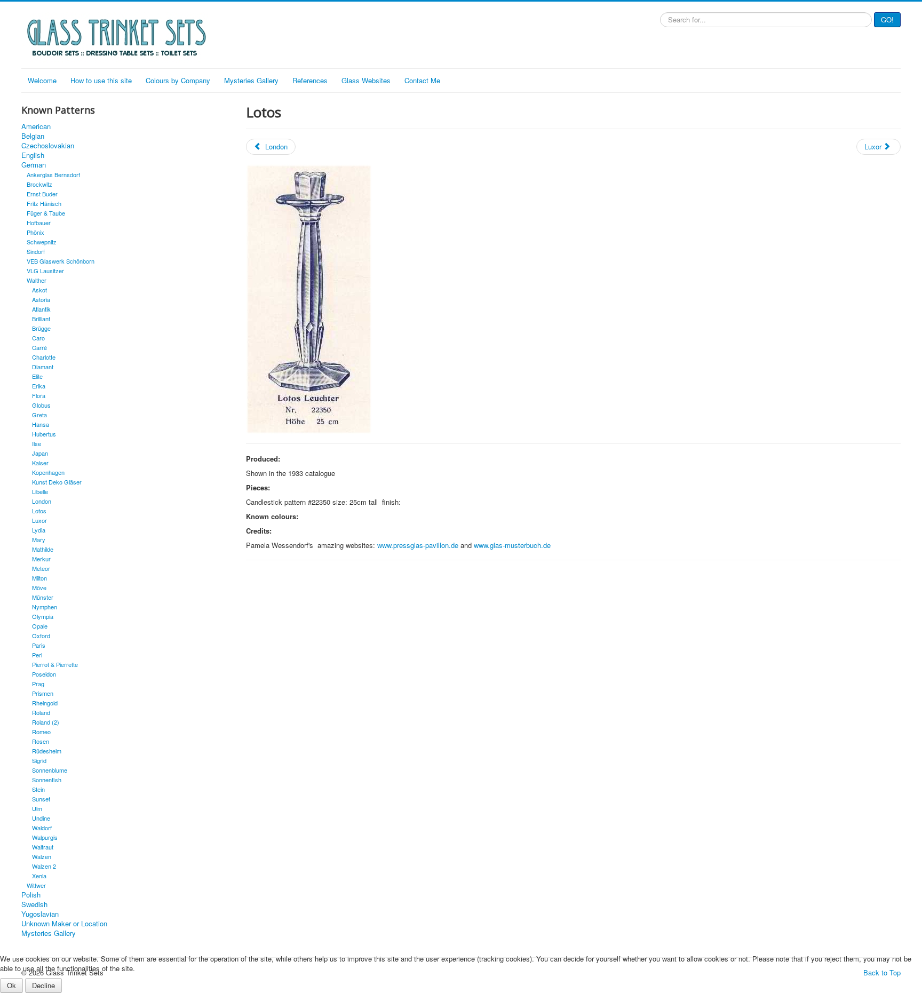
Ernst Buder (42, 193)
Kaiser (40, 462)
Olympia (42, 616)
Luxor (39, 520)
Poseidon (44, 674)
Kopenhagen (48, 472)
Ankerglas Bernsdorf (53, 174)
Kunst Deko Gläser (57, 482)
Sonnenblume (49, 770)
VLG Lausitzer (45, 270)
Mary (38, 539)
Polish (31, 895)
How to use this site (101, 80)
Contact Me (422, 80)
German (33, 165)
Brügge (41, 328)
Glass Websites (366, 80)
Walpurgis (45, 837)
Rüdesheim (46, 750)
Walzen (41, 856)
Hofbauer (39, 222)
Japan (40, 453)
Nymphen (44, 606)
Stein (38, 789)
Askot (39, 289)
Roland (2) (45, 722)
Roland (41, 712)
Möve (39, 587)
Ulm (37, 808)
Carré (39, 347)
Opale (39, 626)
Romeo (41, 731)
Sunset (41, 799)
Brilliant (41, 318)
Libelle (40, 491)
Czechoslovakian (47, 145)
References (310, 80)
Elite (37, 376)
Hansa (40, 424)
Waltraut (42, 847)
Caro (38, 337)
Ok (11, 985)
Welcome (42, 80)
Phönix (35, 232)
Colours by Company (178, 80)
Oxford (41, 635)
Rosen (40, 741)
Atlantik (41, 309)
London (41, 501)
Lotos (39, 510)
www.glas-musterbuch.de (512, 545)
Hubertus (44, 434)
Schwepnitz (42, 241)
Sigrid (39, 760)
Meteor (41, 568)
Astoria (41, 299)
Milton (39, 578)
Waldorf (42, 827)
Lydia (38, 530)
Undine (41, 818)
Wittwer (36, 885)
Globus (41, 405)
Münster (42, 597)
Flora (38, 395)
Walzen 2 (44, 866)
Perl (37, 654)
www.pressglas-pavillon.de (417, 545)
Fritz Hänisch (44, 203)
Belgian (32, 136)
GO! (887, 19)
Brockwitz (39, 184)
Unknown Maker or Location (64, 923)
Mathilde (42, 549)
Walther (36, 280)
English (32, 155)
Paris (38, 645)
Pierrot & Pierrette (55, 664)
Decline (43, 985)
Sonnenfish (46, 779)
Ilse (36, 443)
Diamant (42, 366)
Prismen (42, 693)
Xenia (39, 875)
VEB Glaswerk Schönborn (60, 261)
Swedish (34, 904)
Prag (38, 683)
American (36, 126)
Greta (39, 414)
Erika (38, 386)
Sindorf (36, 251)
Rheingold (45, 702)
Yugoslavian (40, 914)
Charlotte (43, 357)
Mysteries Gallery (251, 80)
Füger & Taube (46, 213)
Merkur (41, 558)
